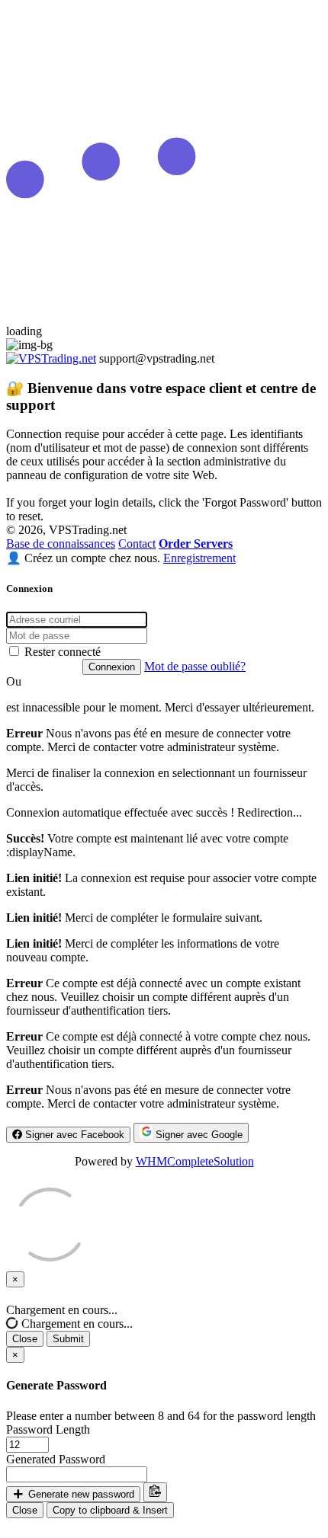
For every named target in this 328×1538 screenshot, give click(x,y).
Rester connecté (61, 651)
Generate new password (79, 1494)
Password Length (48, 1429)
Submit (68, 1339)
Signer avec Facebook (73, 1134)
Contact (137, 543)
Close (24, 1339)
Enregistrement (199, 558)
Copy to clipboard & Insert (110, 1510)
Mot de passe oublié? (195, 666)
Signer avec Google (198, 1134)
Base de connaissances (60, 543)
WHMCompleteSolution (195, 1161)
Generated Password (55, 1459)
